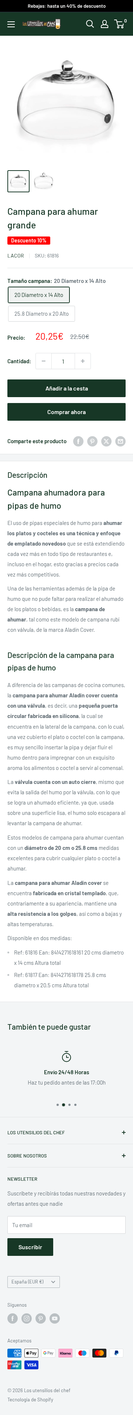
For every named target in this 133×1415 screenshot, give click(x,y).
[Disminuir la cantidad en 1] (43, 361)
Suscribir (30, 1246)
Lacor (15, 255)
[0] (119, 24)
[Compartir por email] (120, 440)
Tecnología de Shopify (30, 1399)
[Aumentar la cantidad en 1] (83, 361)
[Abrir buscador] (90, 24)
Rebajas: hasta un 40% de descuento (67, 6)
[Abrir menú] (11, 24)
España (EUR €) (27, 1282)
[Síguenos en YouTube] (55, 1318)
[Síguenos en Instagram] (26, 1318)
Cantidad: (19, 361)
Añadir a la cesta (66, 388)
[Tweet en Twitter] (106, 440)
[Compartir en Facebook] (78, 440)
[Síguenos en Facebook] (12, 1318)
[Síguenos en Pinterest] (40, 1318)
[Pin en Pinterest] (92, 440)
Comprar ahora (66, 411)
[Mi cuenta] (104, 24)
